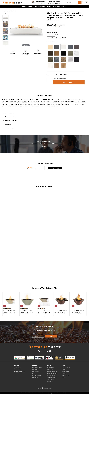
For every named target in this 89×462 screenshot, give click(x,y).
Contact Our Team (18, 368)
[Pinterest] (44, 351)
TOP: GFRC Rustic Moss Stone (50, 59)
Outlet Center (35, 377)
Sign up (50, 336)
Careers (64, 373)
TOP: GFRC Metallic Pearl (50, 65)
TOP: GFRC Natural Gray (56, 47)
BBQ (54, 6)
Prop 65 (64, 377)
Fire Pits (24, 6)
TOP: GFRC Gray (70, 47)
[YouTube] (50, 351)
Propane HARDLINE (61, 37)
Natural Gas (51, 37)
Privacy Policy (49, 393)
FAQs (33, 373)
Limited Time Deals (36, 375)
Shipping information (52, 371)
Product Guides (35, 371)
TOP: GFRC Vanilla (50, 47)
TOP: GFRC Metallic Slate (76, 59)
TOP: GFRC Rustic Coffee (63, 59)
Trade (58, 6)
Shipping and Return (11, 120)
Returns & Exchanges (52, 373)
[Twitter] (47, 351)
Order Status (50, 369)
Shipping (54, 78)
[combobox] (73, 2)
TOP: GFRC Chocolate (50, 53)
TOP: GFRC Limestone (63, 47)
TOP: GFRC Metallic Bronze (63, 65)
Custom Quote (50, 367)
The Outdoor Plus (51, 19)
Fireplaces (30, 6)
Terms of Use (57, 393)
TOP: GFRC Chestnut (76, 47)
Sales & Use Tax (65, 375)
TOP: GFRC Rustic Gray (56, 59)
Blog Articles (35, 369)
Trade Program (50, 379)
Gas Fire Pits (13, 10)
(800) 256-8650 (17, 367)
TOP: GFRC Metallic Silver (70, 59)
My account (49, 381)
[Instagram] (39, 351)
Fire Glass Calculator (36, 367)
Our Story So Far (66, 367)
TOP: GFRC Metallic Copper (56, 65)
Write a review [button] (55, 168)
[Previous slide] (10, 29)
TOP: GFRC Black (63, 53)
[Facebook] (42, 351)
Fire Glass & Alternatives (40, 6)
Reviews (64, 369)
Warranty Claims (51, 375)
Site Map (64, 393)
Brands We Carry (66, 371)
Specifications (9, 113)
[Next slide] (41, 29)
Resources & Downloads (12, 116)
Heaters (49, 6)
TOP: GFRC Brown (56, 53)
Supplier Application (51, 377)
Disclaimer (8, 124)
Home (3, 10)
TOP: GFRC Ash (70, 53)
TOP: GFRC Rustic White (76, 53)
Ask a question (9, 128)
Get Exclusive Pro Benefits (54, 3)
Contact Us (63, 6)
